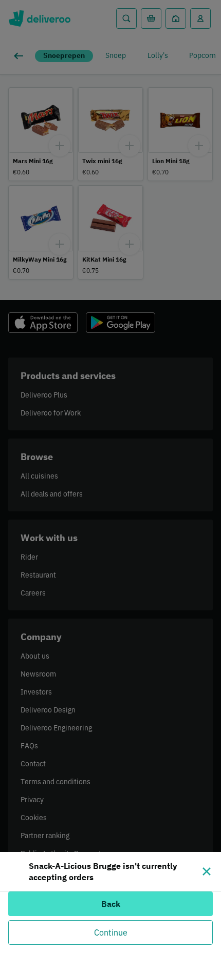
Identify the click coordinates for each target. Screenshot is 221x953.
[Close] (206, 871)
